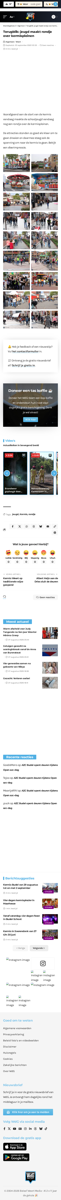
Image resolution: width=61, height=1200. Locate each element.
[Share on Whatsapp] (26, 526)
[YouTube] (15, 1129)
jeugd (15, 514)
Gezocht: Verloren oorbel (16, 678)
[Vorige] (7, 473)
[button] (5, 16)
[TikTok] (46, 1129)
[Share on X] (19, 526)
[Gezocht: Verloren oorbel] (50, 683)
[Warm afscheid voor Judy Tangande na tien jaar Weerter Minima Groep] (50, 633)
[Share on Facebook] (12, 526)
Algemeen (10, 42)
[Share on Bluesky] (41, 526)
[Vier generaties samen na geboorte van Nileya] (50, 668)
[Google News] (20, 1129)
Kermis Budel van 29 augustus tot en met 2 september (20, 886)
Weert (18, 42)
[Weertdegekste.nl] (30, 17)
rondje (32, 514)
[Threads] (35, 1129)
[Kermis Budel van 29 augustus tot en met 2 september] (50, 887)
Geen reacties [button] (47, 597)
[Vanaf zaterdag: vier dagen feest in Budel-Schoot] (50, 919)
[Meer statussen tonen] (55, 4)
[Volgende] (54, 473)
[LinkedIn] (30, 1129)
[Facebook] (4, 1129)
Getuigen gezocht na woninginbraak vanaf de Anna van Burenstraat (19, 649)
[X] (9, 1129)
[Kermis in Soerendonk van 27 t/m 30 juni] (50, 934)
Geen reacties (48, 45)
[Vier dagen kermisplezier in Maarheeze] (50, 903)
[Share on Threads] (33, 526)
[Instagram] (25, 1129)
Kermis (23, 514)
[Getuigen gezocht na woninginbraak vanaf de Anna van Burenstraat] (50, 650)
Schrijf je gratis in (23, 365)
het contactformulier (25, 351)
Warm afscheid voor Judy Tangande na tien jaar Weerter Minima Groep (20, 632)
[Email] (48, 526)
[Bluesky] (41, 1129)
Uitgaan (48, 892)
